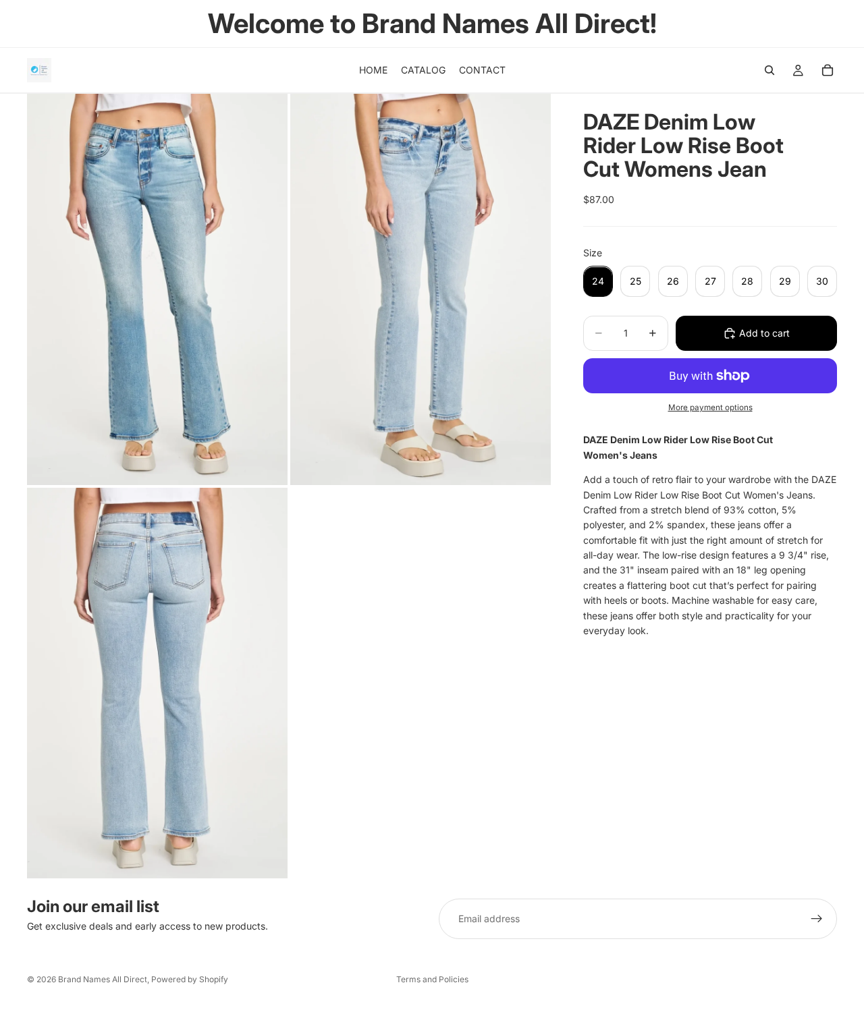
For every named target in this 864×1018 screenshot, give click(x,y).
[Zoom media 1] (157, 289)
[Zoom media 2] (420, 289)
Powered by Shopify (189, 979)
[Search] (769, 70)
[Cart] (827, 70)
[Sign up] (817, 919)
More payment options (710, 407)
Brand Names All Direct (102, 979)
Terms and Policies (432, 979)
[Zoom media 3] (157, 683)
